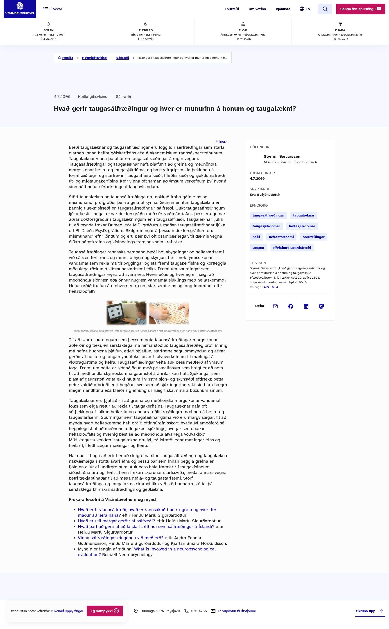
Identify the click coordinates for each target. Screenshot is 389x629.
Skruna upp (365, 611)
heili (256, 237)
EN (308, 9)
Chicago (255, 287)
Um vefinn (257, 9)
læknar (258, 248)
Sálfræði (122, 58)
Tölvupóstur (237, 611)
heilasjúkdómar (302, 226)
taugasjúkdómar (266, 226)
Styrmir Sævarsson (282, 156)
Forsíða (67, 58)
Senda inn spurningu (358, 9)
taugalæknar (303, 215)
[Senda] (275, 305)
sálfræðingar (314, 237)
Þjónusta (283, 9)
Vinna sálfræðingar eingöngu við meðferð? (120, 538)
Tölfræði (232, 9)
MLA (275, 287)
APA (266, 287)
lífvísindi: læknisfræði (292, 248)
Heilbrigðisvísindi (94, 58)
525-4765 (199, 611)
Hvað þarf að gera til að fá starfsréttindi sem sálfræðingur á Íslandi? (146, 526)
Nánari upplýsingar (68, 611)
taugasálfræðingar (268, 215)
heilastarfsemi (281, 237)
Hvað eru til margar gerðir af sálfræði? (116, 521)
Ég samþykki (102, 611)
